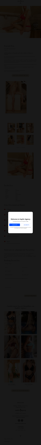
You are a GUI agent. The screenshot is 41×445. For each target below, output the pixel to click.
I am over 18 (14, 224)
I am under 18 (26, 224)
